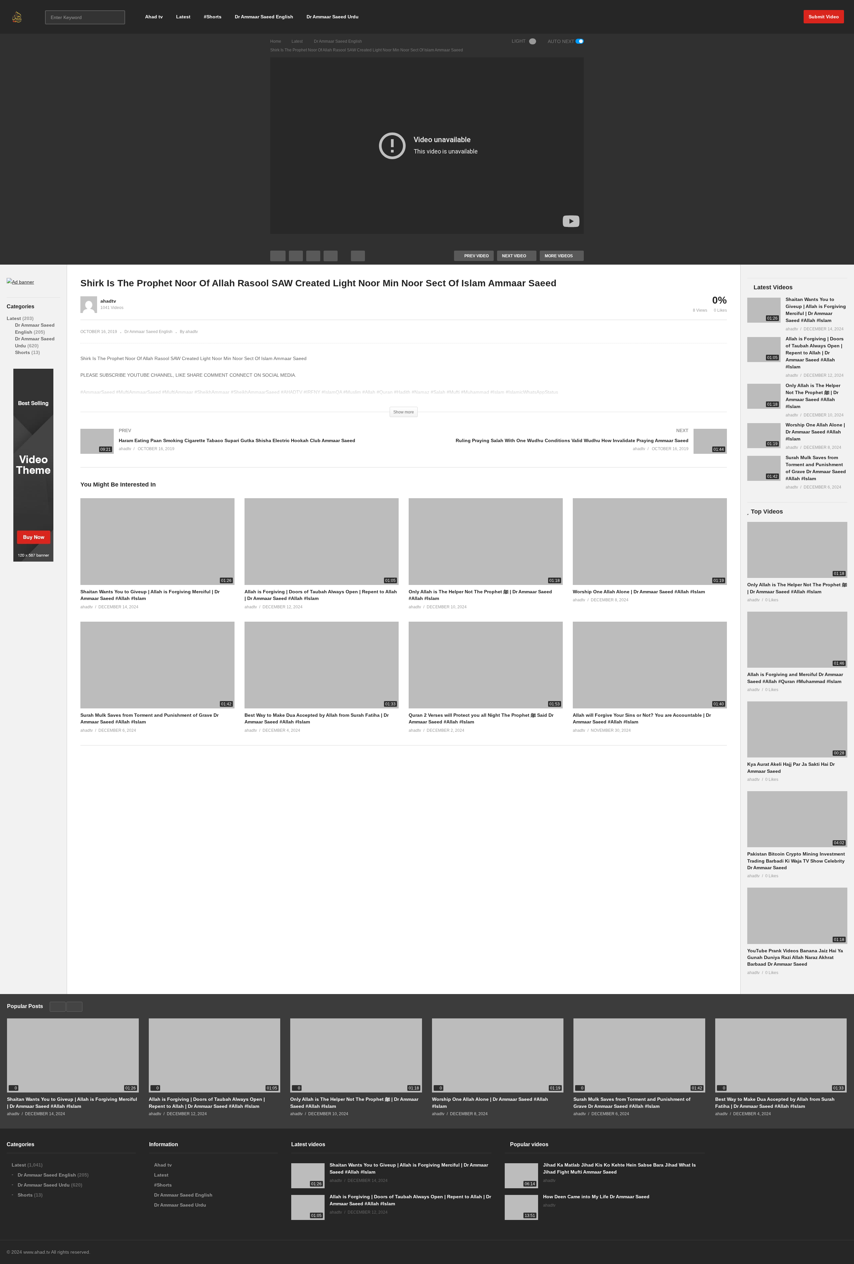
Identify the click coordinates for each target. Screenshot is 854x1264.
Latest (183, 16)
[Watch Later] (331, 256)
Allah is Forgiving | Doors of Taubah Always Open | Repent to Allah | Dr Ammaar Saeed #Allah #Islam (815, 352)
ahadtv (108, 301)
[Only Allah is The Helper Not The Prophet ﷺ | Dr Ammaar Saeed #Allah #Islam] (764, 396)
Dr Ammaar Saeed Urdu (333, 16)
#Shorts (213, 16)
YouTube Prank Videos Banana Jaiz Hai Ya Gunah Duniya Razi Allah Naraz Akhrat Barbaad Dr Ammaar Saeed (795, 957)
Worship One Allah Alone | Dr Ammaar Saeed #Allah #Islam (639, 591)
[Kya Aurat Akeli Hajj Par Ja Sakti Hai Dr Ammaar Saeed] (797, 729)
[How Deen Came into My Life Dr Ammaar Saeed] (521, 1207)
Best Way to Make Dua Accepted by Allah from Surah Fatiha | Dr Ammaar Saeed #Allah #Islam (775, 1102)
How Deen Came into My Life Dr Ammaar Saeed (596, 1196)
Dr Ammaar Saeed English (264, 16)
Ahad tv (154, 16)
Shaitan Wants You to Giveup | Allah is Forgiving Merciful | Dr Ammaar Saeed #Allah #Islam (72, 1102)
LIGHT (519, 41)
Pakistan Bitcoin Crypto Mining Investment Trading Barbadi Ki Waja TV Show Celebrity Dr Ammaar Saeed (796, 860)
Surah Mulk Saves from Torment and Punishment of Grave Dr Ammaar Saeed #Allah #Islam (632, 1102)
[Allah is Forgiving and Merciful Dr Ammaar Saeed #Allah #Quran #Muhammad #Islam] (797, 640)
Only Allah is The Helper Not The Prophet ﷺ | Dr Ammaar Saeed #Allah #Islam (354, 1102)
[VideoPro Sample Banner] (33, 560)
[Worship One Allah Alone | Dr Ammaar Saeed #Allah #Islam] (764, 435)
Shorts (23, 352)
